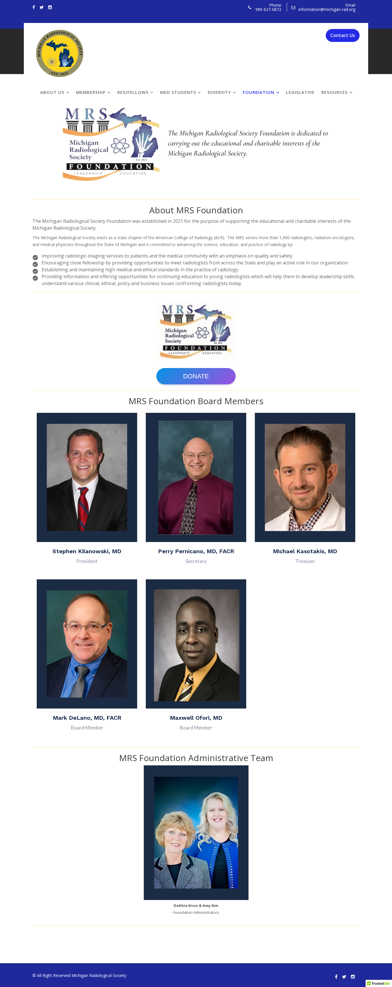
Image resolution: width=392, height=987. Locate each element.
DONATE (196, 376)
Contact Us (342, 35)
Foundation (258, 92)
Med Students (178, 92)
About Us (52, 92)
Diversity (219, 92)
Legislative (300, 92)
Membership (91, 92)
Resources (334, 92)
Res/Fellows (132, 92)
